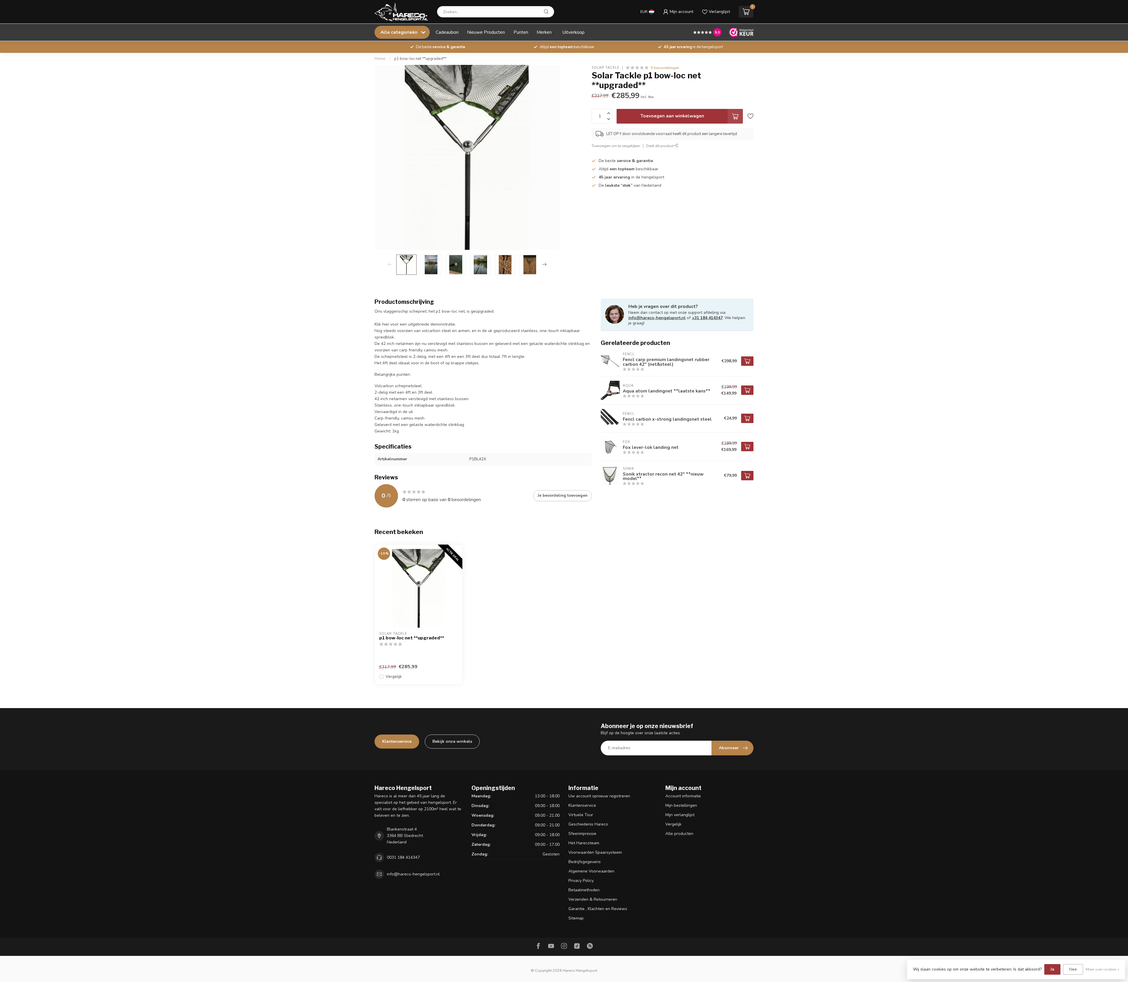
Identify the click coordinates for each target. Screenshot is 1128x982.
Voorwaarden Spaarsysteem (595, 852)
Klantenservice (397, 741)
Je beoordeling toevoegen (563, 495)
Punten (520, 32)
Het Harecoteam (583, 843)
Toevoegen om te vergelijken (616, 145)
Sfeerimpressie (582, 833)
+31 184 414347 (707, 318)
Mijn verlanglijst (679, 815)
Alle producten (679, 833)
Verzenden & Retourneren (592, 899)
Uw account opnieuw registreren (599, 796)
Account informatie (683, 796)
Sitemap (576, 918)
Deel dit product (660, 145)
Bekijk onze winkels (452, 741)
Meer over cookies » (1102, 969)
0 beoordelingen (665, 67)
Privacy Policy (581, 880)
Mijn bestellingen (681, 805)
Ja (1052, 969)
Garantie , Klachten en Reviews (597, 909)
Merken (544, 32)
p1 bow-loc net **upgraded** (420, 58)
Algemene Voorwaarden (591, 871)
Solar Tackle (606, 67)
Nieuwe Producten (486, 32)
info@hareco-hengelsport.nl (657, 318)
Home (380, 58)
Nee (1073, 969)
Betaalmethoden (584, 890)
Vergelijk (394, 676)
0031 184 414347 (403, 857)
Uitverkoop (574, 32)
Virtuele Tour (580, 815)
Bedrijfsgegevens (584, 862)
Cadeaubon (447, 32)
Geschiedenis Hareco (588, 824)
